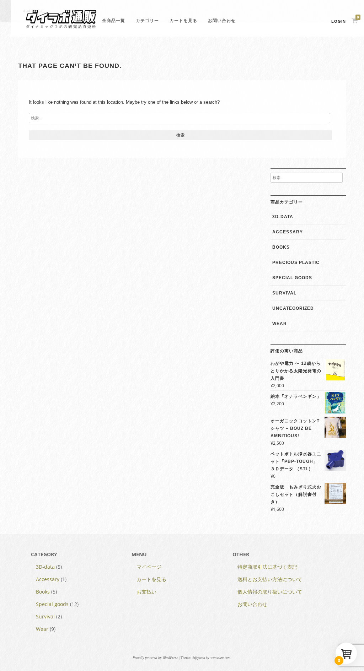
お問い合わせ (222, 20)
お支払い (146, 591)
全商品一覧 (113, 20)
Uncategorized (293, 308)
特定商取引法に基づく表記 (267, 566)
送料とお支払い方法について (269, 579)
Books (281, 247)
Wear (279, 323)
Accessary (287, 231)
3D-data (282, 216)
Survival (284, 293)
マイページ (148, 566)
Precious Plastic (296, 262)
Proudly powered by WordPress (155, 657)
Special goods (292, 277)
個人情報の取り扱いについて (269, 591)
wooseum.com (220, 657)
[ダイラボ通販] (61, 28)
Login (338, 21)
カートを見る (183, 20)
